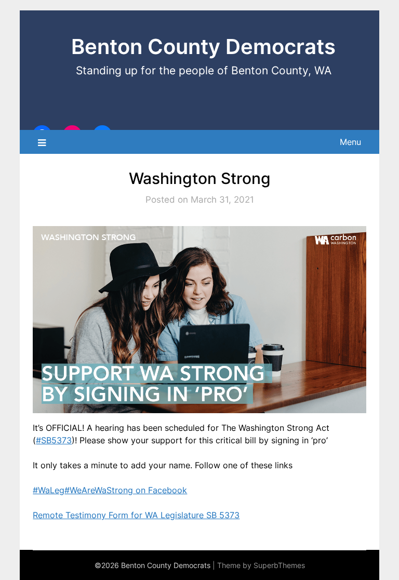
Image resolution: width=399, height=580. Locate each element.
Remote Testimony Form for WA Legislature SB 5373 (136, 515)
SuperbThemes (279, 565)
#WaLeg (48, 490)
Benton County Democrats (203, 46)
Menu (350, 142)
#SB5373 (54, 440)
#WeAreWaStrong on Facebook (125, 490)
